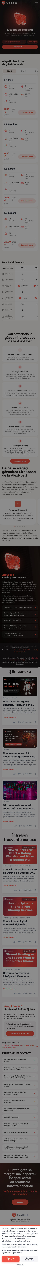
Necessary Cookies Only (29, 1259)
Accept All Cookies (10, 1259)
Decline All (20, 1264)
